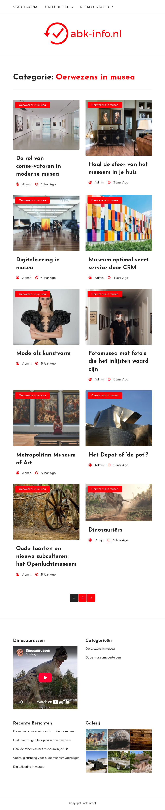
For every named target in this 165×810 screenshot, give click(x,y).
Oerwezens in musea (32, 105)
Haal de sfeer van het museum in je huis (40, 749)
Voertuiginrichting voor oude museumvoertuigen (46, 758)
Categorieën (57, 7)
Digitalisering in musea (28, 767)
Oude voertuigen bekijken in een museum (42, 740)
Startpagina (25, 7)
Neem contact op (96, 7)
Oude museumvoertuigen (103, 657)
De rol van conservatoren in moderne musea (43, 731)
